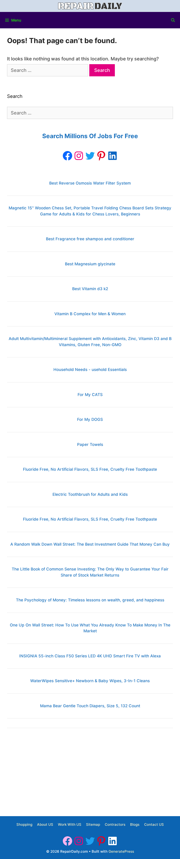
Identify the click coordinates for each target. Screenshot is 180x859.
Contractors (115, 824)
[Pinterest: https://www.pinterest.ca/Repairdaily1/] (101, 155)
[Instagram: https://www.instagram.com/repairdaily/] (78, 155)
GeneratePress (121, 851)
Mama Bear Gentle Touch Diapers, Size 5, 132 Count (90, 705)
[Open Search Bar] (173, 20)
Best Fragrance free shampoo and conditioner (90, 239)
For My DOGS (90, 419)
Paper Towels (90, 444)
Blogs (134, 824)
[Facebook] (67, 155)
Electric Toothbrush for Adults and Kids (90, 494)
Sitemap (93, 824)
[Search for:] (48, 70)
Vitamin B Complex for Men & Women (90, 313)
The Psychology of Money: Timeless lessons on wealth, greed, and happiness (90, 600)
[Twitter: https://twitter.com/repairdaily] (90, 155)
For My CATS (90, 394)
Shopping (24, 824)
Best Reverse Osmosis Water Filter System (90, 183)
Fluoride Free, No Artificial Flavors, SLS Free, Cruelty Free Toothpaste (90, 469)
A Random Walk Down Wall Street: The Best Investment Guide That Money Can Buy (90, 544)
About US (45, 824)
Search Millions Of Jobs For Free (90, 136)
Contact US (154, 824)
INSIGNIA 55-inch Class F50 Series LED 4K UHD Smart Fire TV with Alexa (90, 656)
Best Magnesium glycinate (90, 264)
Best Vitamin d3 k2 (90, 288)
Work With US (69, 824)
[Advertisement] (90, 770)
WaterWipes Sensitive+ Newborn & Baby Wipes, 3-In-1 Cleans (90, 680)
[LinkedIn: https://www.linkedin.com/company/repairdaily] (112, 155)
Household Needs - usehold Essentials (90, 369)
